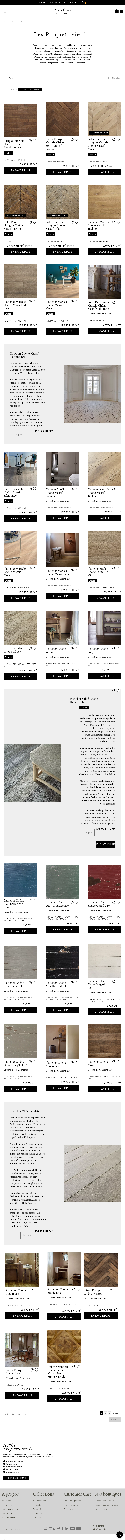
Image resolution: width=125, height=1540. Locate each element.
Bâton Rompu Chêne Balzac (14, 1371)
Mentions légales (71, 1505)
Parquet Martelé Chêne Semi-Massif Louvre (14, 144)
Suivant (117, 1413)
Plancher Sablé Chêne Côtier (13, 650)
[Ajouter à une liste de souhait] (35, 141)
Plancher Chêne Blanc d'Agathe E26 (98, 985)
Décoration (38, 1509)
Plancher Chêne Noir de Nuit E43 (57, 984)
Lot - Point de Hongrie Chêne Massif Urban (55, 225)
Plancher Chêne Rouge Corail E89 (99, 904)
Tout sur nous (7, 1501)
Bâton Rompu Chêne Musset (93, 1292)
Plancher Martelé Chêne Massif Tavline (98, 225)
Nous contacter (101, 1509)
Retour (115, 1419)
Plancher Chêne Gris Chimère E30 (15, 984)
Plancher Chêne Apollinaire (56, 1064)
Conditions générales (73, 1501)
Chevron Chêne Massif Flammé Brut (24, 355)
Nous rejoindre (8, 1518)
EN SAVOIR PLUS (20, 170)
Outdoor (37, 1518)
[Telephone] (119, 1534)
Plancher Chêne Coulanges (15, 1292)
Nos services (7, 1513)
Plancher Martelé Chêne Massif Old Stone (15, 305)
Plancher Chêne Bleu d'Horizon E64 (14, 904)
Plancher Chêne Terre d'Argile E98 (15, 1063)
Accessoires (38, 1513)
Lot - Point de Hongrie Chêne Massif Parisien (13, 225)
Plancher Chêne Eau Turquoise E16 (57, 904)
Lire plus (18, 434)
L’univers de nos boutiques (106, 1501)
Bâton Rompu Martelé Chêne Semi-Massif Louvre (55, 144)
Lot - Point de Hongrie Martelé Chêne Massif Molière (98, 144)
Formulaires (69, 1509)
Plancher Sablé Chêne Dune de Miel (98, 572)
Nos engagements (10, 1509)
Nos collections (39, 1501)
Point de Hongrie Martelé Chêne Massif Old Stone (99, 306)
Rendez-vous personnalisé (106, 1505)
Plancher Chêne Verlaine (56, 650)
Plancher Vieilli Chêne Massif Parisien (55, 493)
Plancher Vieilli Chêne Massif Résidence (13, 492)
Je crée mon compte (17, 1478)
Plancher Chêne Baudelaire (57, 1291)
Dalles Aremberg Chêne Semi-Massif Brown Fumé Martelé (57, 1371)
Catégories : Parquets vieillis (31, 89)
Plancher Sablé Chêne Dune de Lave (84, 700)
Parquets (37, 1505)
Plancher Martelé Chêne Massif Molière (57, 305)
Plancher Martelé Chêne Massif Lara (57, 572)
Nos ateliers (7, 1505)
